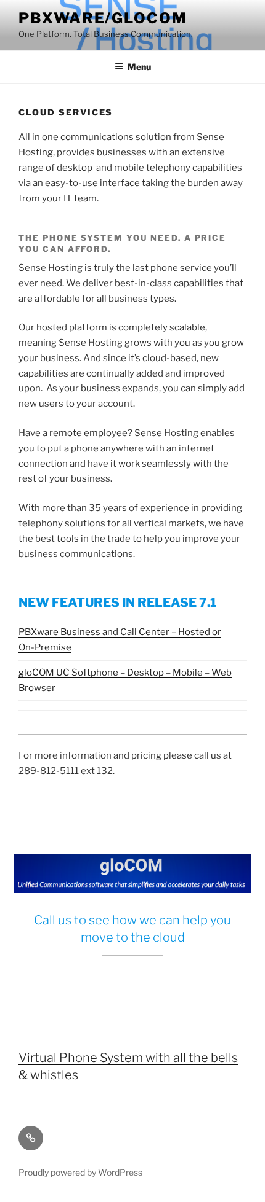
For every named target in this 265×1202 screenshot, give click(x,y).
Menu (139, 66)
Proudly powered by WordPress (80, 1172)
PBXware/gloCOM (102, 18)
